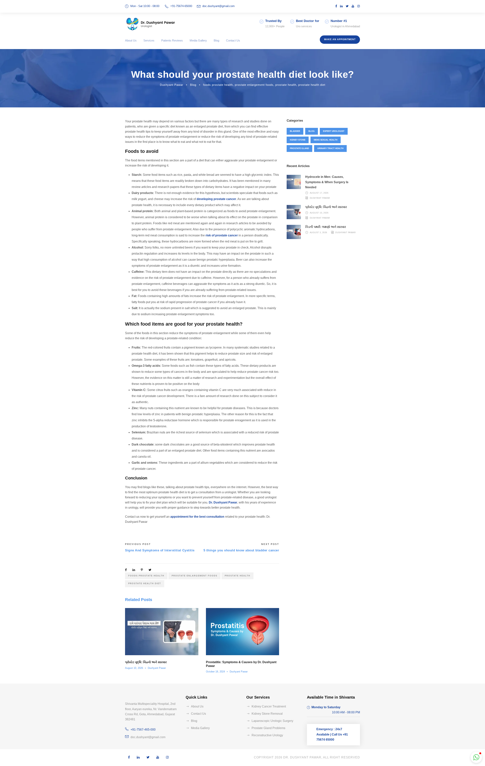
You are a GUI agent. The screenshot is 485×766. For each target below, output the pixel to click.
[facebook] (336, 6)
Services (148, 40)
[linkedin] (341, 6)
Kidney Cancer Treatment (269, 706)
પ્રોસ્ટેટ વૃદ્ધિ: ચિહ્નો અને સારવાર (146, 662)
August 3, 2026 (318, 232)
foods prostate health (218, 84)
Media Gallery (198, 40)
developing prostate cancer (216, 199)
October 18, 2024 (215, 671)
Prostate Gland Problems (268, 728)
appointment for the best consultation (197, 516)
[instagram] (358, 6)
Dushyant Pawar (171, 84)
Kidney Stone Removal (267, 713)
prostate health (285, 84)
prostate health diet (311, 84)
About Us (131, 40)
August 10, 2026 (134, 668)
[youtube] (353, 6)
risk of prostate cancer (222, 235)
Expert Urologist (333, 131)
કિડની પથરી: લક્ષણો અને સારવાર (325, 226)
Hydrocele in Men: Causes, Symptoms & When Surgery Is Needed (326, 182)
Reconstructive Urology (267, 735)
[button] (476, 757)
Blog (216, 40)
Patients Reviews (172, 40)
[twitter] (347, 6)
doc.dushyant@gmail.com (218, 6)
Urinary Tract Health (330, 148)
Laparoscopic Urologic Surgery (272, 720)
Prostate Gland (299, 148)
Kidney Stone (297, 140)
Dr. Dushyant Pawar (223, 502)
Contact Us (233, 40)
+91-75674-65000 (181, 6)
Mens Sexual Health (325, 140)
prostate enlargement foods (254, 84)
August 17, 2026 (319, 193)
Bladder (295, 131)
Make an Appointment (340, 39)
